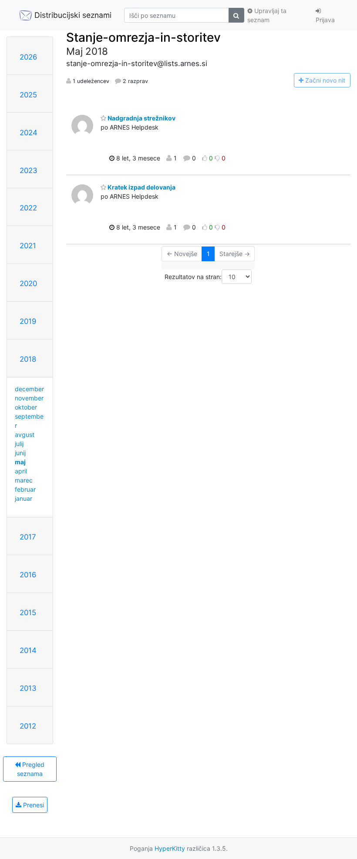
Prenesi (32, 805)
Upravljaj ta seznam (266, 15)
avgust (24, 434)
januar (23, 498)
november (29, 398)
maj (20, 462)
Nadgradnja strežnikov (140, 118)
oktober (26, 407)
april (21, 471)
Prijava (325, 19)
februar (25, 489)
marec (24, 480)
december (29, 389)
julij (19, 443)
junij (20, 452)
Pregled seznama (31, 769)
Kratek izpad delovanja (140, 187)
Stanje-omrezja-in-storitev (143, 37)
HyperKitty (170, 848)
